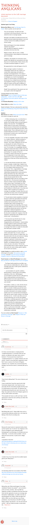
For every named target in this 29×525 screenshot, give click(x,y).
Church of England (12, 21)
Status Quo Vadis (17, 104)
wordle (25, 251)
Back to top (14, 521)
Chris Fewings (9, 422)
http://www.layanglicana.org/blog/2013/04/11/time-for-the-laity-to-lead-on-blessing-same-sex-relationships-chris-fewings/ (14, 443)
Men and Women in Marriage (8, 260)
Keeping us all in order (18, 101)
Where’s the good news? (19, 114)
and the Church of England (21, 260)
